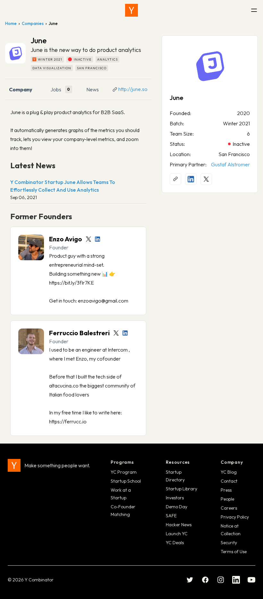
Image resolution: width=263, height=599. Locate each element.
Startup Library (181, 489)
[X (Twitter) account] (206, 179)
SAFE (171, 516)
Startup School (126, 481)
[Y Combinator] (131, 10)
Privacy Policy (235, 517)
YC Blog (229, 472)
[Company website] (175, 179)
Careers (229, 508)
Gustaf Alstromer (230, 164)
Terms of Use (234, 551)
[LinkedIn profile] (97, 239)
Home (11, 23)
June (176, 98)
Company (20, 89)
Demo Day (176, 507)
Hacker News (178, 525)
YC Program (124, 472)
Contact (229, 481)
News (92, 89)
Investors (175, 498)
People (227, 499)
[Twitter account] (88, 239)
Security (229, 542)
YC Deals (175, 542)
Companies (33, 23)
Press (226, 490)
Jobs (55, 89)
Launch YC (177, 534)
